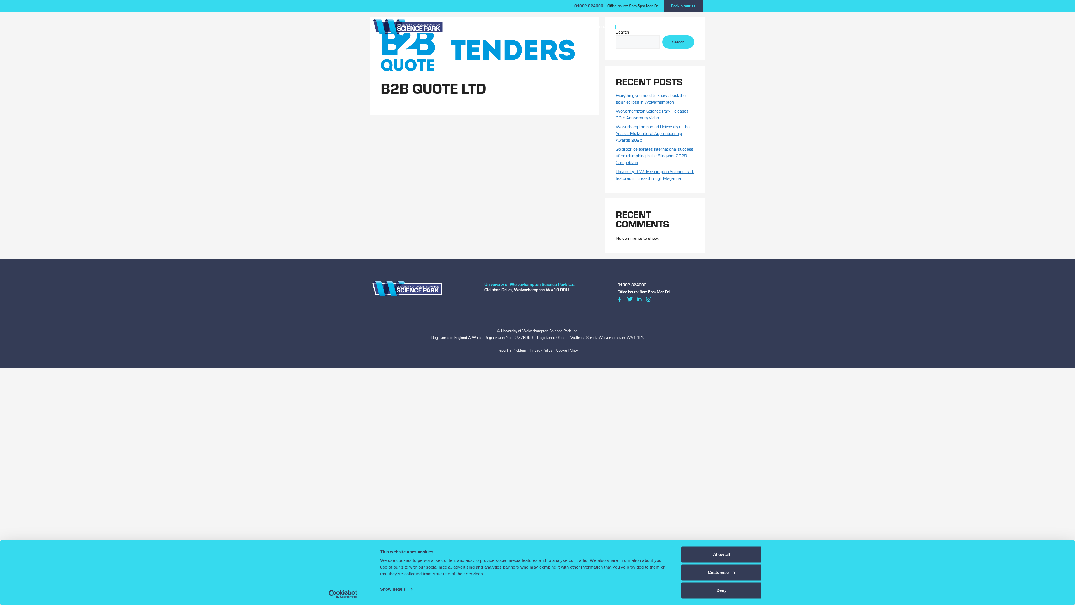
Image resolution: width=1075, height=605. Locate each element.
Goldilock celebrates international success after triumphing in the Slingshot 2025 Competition (654, 155)
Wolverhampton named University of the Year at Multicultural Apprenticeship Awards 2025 (653, 133)
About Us (598, 26)
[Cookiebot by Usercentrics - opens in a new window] (343, 594)
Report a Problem (511, 350)
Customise (718, 572)
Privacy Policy (541, 350)
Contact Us (693, 26)
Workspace (506, 26)
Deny (721, 590)
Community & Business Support (645, 26)
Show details (393, 589)
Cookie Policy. (567, 350)
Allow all (721, 554)
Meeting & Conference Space (553, 26)
